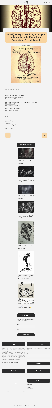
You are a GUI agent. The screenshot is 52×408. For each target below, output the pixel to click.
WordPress (36, 405)
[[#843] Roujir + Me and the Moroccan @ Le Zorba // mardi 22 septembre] (26, 189)
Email (18, 329)
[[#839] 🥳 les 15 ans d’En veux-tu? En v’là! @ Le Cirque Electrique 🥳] (26, 292)
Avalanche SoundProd (31, 390)
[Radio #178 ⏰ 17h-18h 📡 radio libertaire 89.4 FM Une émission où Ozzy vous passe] (21, 378)
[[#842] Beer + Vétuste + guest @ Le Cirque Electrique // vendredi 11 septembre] (26, 207)
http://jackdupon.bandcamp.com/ (13, 105)
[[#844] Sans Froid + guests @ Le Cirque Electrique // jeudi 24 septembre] (26, 171)
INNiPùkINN (27, 405)
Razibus (28, 386)
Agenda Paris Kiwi (30, 388)
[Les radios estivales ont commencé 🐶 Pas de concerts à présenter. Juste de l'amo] (5, 386)
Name (18, 324)
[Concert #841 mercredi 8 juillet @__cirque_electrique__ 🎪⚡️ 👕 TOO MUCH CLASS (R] (5, 393)
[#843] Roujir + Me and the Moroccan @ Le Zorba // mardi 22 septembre (26, 197)
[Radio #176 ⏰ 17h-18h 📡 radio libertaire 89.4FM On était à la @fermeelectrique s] (21, 386)
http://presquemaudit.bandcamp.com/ (14, 99)
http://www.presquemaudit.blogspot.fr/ (14, 97)
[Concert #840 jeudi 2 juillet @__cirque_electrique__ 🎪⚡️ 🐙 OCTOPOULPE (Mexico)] (13, 393)
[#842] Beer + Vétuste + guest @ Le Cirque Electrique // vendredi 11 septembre (26, 216)
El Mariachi (29, 387)
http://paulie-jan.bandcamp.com (12, 110)
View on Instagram (13, 399)
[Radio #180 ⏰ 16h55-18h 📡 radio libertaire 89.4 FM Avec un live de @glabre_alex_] (5, 378)
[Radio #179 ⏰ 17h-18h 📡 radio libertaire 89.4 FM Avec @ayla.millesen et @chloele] (13, 378)
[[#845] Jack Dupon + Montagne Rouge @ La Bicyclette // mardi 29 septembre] (26, 153)
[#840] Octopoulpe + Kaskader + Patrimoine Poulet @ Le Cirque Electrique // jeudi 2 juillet (26, 277)
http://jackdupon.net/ (10, 103)
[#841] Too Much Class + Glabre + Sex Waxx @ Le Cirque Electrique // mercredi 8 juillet (26, 247)
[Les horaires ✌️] (21, 393)
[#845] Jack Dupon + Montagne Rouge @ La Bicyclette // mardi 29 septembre (26, 162)
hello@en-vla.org (14, 362)
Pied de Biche (29, 384)
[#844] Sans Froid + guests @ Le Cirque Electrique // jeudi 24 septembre (26, 180)
